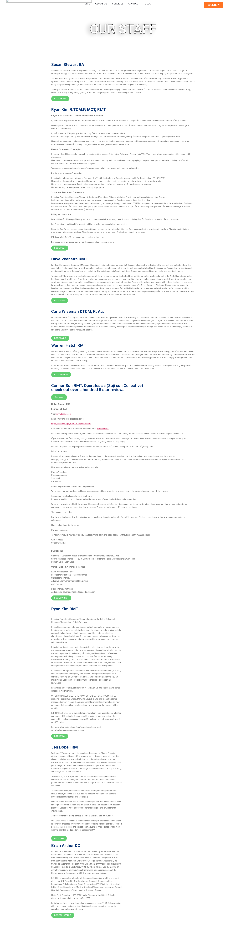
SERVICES (117, 3)
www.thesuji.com (63, 414)
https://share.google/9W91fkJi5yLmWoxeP (71, 423)
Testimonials (103, 428)
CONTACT (134, 3)
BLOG (148, 3)
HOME (86, 3)
